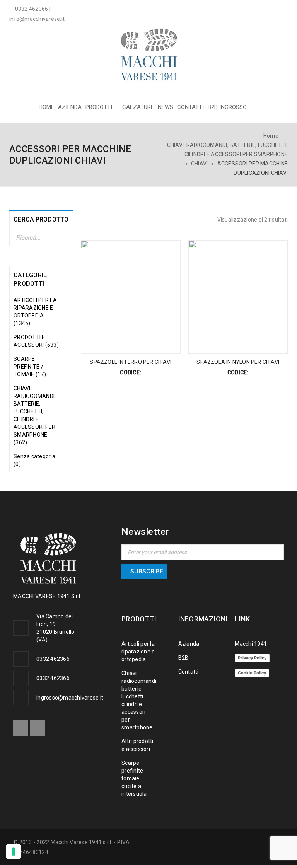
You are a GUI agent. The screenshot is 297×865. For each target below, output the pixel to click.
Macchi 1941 (251, 644)
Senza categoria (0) (34, 460)
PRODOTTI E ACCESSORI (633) (36, 341)
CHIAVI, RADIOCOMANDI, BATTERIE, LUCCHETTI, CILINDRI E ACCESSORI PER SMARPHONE (227, 149)
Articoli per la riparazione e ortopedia (138, 651)
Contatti (188, 672)
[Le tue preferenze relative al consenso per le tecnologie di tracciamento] (13, 851)
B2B (183, 658)
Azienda (189, 644)
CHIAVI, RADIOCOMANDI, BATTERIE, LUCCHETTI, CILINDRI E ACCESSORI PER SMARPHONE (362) (35, 415)
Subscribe (146, 571)
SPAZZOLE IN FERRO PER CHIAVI (130, 362)
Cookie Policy (252, 673)
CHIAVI (199, 163)
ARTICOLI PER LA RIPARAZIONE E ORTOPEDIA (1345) (35, 311)
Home (270, 136)
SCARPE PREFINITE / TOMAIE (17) (30, 366)
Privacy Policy (252, 657)
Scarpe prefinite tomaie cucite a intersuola (134, 778)
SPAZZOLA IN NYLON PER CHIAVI (237, 362)
